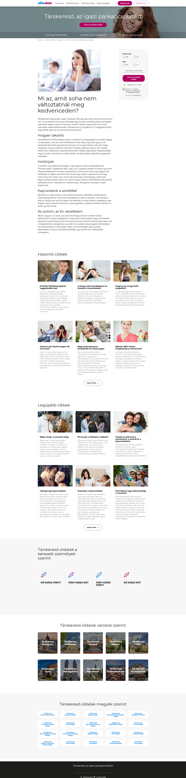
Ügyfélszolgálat (103, 3)
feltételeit (128, 90)
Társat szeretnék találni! (93, 25)
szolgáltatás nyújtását (133, 92)
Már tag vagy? (133, 95)
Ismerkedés (84, 772)
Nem (124, 62)
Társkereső (59, 3)
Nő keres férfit (92, 772)
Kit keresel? (127, 54)
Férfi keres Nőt (101, 772)
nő (137, 65)
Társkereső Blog (88, 3)
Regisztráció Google (134, 85)
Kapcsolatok (60, 40)
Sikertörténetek (72, 3)
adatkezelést (136, 90)
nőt (138, 57)
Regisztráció (125, 3)
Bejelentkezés (141, 3)
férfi (127, 65)
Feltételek (108, 772)
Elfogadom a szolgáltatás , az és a (133, 90)
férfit (127, 57)
